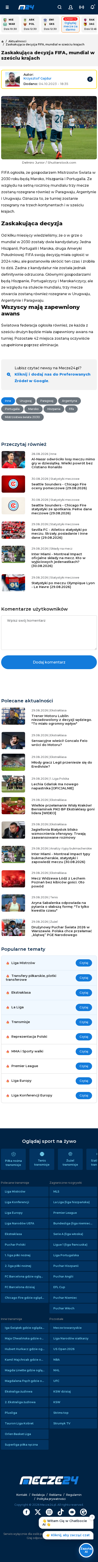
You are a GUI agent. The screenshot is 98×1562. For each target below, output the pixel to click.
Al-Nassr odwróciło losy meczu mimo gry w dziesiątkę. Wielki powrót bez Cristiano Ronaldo (63, 463)
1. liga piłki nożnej (18, 1255)
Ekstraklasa (13, 1234)
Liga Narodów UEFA (19, 1223)
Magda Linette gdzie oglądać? (27, 1370)
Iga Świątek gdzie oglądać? (25, 1327)
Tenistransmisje (41, 1162)
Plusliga (11, 1412)
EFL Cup (59, 1287)
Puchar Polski (15, 1244)
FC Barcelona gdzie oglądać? (26, 1276)
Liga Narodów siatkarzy (70, 1338)
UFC (56, 1381)
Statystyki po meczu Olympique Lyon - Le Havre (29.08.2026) (63, 585)
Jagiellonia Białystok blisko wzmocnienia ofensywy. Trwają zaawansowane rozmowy (58, 834)
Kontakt (21, 1494)
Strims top (61, 1412)
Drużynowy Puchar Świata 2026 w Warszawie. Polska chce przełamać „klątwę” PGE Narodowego (61, 931)
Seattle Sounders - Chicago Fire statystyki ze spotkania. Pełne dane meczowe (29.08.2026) (61, 509)
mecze (26, 7)
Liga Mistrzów (15, 1191)
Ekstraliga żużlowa (18, 1391)
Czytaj (84, 962)
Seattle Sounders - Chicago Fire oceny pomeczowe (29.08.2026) (59, 486)
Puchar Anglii (63, 1276)
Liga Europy (14, 1212)
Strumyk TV (61, 1423)
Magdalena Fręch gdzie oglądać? (27, 1381)
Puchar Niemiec (65, 1297)
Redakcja (38, 1494)
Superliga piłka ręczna (21, 1444)
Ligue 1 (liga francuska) (70, 1244)
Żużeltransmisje (70, 1162)
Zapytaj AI (86, 1550)
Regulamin (74, 1494)
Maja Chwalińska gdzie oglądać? (27, 1338)
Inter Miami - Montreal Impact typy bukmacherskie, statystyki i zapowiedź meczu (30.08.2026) (60, 858)
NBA (56, 1359)
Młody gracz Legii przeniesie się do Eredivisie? (61, 764)
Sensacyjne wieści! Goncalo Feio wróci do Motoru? (59, 743)
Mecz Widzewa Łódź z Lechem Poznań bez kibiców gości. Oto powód (58, 882)
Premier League (65, 1212)
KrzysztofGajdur (37, 78)
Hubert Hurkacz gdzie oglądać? (27, 1349)
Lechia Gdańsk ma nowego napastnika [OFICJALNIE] (54, 786)
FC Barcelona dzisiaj (20, 1287)
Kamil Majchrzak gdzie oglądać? (27, 1359)
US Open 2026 (64, 1349)
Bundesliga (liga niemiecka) (74, 1223)
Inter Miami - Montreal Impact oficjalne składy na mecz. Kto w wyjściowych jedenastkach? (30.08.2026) (58, 560)
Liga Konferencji (17, 1202)
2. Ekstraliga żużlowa (20, 1402)
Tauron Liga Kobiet (19, 1423)
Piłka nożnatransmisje (13, 1163)
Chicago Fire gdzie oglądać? (26, 1297)
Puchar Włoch (63, 1308)
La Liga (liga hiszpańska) (71, 1202)
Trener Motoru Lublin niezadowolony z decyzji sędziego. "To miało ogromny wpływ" (61, 720)
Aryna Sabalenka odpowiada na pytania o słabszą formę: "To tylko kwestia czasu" (60, 907)
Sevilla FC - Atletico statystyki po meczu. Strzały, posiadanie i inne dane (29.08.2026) (59, 534)
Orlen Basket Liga (18, 1434)
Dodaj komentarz (49, 662)
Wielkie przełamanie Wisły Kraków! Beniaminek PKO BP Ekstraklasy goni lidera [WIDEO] (63, 809)
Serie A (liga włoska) (68, 1234)
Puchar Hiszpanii (66, 1266)
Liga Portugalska (66, 1255)
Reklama (55, 1494)
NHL (56, 1370)
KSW (56, 1402)
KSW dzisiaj (62, 1391)
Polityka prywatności (51, 1499)
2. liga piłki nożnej (18, 1266)
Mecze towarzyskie (67, 1327)
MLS (56, 1191)
